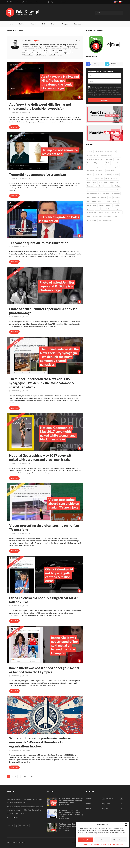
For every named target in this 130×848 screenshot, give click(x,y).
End (32, 776)
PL (122, 2)
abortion (89, 151)
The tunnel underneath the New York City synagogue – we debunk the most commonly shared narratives (41, 383)
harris (100, 182)
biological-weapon (99, 163)
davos (109, 167)
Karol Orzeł (26, 112)
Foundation (78, 24)
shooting (113, 213)
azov (102, 159)
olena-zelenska (91, 201)
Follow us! (113, 63)
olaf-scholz (116, 197)
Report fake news (41, 2)
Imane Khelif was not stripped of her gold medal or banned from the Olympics (44, 670)
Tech (43, 24)
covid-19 (102, 167)
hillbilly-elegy (114, 182)
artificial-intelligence (93, 159)
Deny (102, 840)
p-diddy (108, 201)
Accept (85, 840)
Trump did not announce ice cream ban (37, 174)
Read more (14, 127)
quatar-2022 (105, 209)
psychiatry (90, 209)
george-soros (115, 178)
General (33, 24)
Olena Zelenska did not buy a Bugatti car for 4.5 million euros (44, 600)
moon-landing (116, 193)
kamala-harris (104, 190)
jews (88, 190)
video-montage (107, 220)
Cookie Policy (84, 844)
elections (90, 174)
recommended (91, 213)
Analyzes (65, 24)
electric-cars (98, 174)
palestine (115, 201)
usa (100, 220)
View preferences (119, 840)
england (89, 178)
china (117, 163)
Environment (114, 798)
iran (96, 186)
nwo (110, 197)
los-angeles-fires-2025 (94, 193)
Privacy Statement (94, 844)
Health (53, 24)
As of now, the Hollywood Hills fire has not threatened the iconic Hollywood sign (40, 106)
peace (89, 205)
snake (120, 213)
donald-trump (110, 170)
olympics (100, 201)
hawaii (106, 182)
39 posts (36, 40)
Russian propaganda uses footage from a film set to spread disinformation (71, 826)
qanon (97, 209)
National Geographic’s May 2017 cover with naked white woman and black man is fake (41, 457)
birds (107, 163)
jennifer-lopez (116, 186)
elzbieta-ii (116, 174)
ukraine (115, 216)
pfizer (94, 205)
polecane (109, 205)
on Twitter (114, 65)
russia (107, 213)
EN (117, 2)
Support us (54, 2)
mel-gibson (106, 193)
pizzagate (101, 205)
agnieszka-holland (110, 151)
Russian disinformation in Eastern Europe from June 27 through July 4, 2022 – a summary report (71, 813)
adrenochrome (98, 151)
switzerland (107, 216)
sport (88, 216)
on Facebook (95, 65)
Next (24, 776)
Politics (21, 24)
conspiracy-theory (92, 167)
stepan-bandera (97, 216)
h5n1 (88, 182)
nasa (88, 197)
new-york (104, 197)
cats (112, 163)
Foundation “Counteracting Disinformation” (111, 844)
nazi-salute (95, 197)
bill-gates (117, 159)
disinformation (100, 170)
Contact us (64, 2)
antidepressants (106, 155)
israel (100, 186)
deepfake (116, 167)
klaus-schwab (114, 190)
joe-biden (95, 190)
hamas (94, 182)
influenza (90, 186)
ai (118, 151)
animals (89, 155)
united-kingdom (91, 220)
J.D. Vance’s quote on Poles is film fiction (38, 243)
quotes (119, 209)
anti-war (96, 155)
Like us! (94, 63)
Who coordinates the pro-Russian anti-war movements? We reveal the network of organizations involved (40, 742)
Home (11, 24)
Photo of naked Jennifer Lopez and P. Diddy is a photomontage (43, 311)
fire (102, 178)
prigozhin (116, 205)
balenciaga (109, 159)
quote (113, 209)
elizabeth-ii (107, 174)
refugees (100, 213)
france (107, 178)
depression (90, 170)
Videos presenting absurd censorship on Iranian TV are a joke (44, 527)
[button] (126, 824)
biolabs (89, 163)
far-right (96, 178)
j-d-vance (107, 186)
